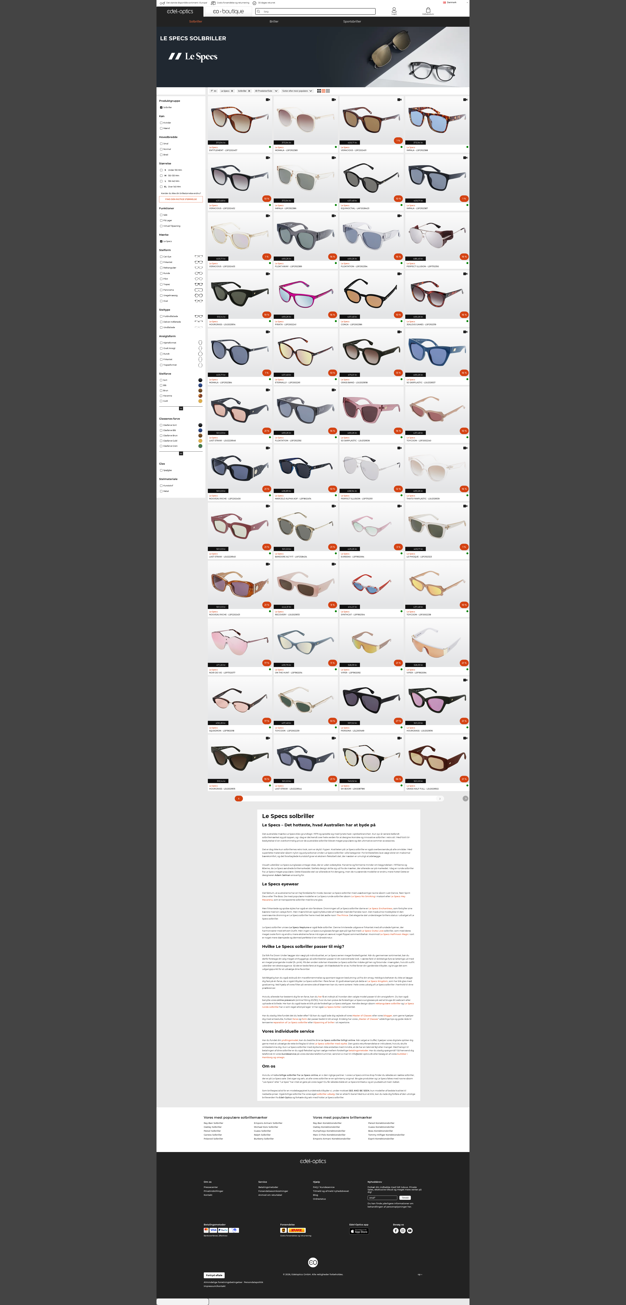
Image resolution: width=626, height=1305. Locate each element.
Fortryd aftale (214, 1275)
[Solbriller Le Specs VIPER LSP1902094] (437, 641)
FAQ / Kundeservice (324, 1187)
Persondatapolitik (253, 1282)
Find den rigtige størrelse (181, 199)
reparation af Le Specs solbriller (290, 1022)
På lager (167, 220)
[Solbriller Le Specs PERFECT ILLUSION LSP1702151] (372, 467)
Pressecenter (211, 1187)
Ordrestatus (319, 1199)
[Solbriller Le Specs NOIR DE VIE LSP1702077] (240, 641)
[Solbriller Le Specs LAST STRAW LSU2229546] (240, 409)
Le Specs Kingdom (377, 981)
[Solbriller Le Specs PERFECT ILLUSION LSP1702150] (437, 234)
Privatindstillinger (213, 1191)
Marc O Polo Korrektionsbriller (329, 1134)
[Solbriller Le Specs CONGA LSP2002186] (372, 292)
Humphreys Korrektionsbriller (329, 1131)
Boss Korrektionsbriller (380, 1131)
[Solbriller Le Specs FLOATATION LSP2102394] (372, 234)
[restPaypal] (223, 1230)
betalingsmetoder (358, 1050)
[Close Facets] (180, 91)
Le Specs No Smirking (363, 896)
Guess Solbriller (262, 1131)
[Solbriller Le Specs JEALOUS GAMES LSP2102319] (437, 292)
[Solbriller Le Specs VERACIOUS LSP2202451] (372, 118)
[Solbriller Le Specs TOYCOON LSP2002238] (437, 583)
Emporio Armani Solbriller (268, 1123)
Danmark (451, 2)
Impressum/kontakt (214, 1286)
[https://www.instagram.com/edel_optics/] (403, 1231)
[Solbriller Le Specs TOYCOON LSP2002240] (437, 409)
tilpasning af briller (323, 1022)
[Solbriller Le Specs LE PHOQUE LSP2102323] (437, 525)
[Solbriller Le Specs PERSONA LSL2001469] (372, 699)
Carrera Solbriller (213, 1134)
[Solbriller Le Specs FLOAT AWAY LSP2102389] (306, 234)
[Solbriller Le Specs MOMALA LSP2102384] (240, 350)
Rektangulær (169, 267)
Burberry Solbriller (264, 1138)
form (304, 1019)
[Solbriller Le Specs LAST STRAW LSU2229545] (240, 525)
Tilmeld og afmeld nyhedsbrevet (331, 1191)
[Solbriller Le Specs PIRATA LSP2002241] (306, 292)
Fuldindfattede (170, 316)
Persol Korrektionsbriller (381, 1123)
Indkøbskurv (428, 14)
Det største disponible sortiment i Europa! (186, 2)
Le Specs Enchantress (380, 908)
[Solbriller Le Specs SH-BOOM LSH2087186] (372, 757)
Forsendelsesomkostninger (273, 1191)
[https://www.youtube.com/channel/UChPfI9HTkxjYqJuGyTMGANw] (410, 1231)
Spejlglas (167, 470)
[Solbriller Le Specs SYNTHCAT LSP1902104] (372, 583)
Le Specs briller (332, 1007)
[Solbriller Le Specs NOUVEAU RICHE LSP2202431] (240, 583)
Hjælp (316, 1181)
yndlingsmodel (290, 1040)
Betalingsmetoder (268, 1187)
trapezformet (170, 365)
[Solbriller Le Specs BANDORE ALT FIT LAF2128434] (306, 525)
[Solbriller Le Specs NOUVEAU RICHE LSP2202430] (240, 467)
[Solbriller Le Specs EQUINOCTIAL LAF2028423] (372, 176)
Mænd (166, 128)
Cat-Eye (167, 256)
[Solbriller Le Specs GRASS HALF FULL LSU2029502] (437, 757)
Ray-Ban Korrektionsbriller (327, 1123)
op (419, 1274)
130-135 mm (172, 175)
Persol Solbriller (212, 1131)
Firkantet (167, 262)
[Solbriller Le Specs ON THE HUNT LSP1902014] (306, 641)
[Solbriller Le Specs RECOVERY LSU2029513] (306, 583)
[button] (179, 12)
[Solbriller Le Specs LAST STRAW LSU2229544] (306, 757)
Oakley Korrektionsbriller (326, 1127)
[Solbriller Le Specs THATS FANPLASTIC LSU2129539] (437, 467)
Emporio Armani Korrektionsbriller (331, 1138)
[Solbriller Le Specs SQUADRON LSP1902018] (240, 699)
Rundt (166, 354)
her (320, 996)
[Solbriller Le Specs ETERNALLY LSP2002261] (306, 350)
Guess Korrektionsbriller (381, 1127)
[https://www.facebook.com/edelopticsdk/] (396, 1231)
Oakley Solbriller (213, 1127)
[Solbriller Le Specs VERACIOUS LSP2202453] (240, 234)
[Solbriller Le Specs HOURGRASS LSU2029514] (240, 292)
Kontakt (208, 1195)
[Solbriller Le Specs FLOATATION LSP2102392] (306, 409)
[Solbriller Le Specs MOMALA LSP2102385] (306, 118)
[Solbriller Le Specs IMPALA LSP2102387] (437, 176)
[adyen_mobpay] (234, 1230)
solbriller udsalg (326, 1094)
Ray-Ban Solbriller (213, 1123)
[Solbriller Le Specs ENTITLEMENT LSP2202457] (240, 118)
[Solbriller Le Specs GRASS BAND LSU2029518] (372, 350)
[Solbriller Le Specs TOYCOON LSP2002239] (306, 699)
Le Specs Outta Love (372, 930)
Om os (207, 1181)
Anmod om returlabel (270, 1195)
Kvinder (167, 122)
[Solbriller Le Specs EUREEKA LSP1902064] (372, 525)
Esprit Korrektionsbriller (381, 1138)
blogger (388, 1015)
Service (262, 1181)
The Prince (342, 915)
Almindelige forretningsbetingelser (223, 1282)
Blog (315, 1195)
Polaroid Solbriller (213, 1138)
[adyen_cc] (206, 1230)
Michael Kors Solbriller (266, 1127)
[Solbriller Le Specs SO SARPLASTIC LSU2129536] (372, 409)
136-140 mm (172, 181)
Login (394, 14)
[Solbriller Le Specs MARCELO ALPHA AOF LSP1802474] (306, 467)
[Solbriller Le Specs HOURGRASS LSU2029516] (437, 699)
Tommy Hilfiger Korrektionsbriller (386, 1134)
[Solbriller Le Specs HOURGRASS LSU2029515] (240, 757)
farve (295, 1019)
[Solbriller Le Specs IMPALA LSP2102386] (306, 176)
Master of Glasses (362, 1015)
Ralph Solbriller (262, 1134)
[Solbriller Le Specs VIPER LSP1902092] (372, 641)
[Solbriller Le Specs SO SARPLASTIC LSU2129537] (437, 350)
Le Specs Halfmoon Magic (394, 934)
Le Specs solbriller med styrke (330, 1043)
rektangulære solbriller (388, 1003)
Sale (165, 215)
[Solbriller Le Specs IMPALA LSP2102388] (437, 118)
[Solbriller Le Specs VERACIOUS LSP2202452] (240, 176)
